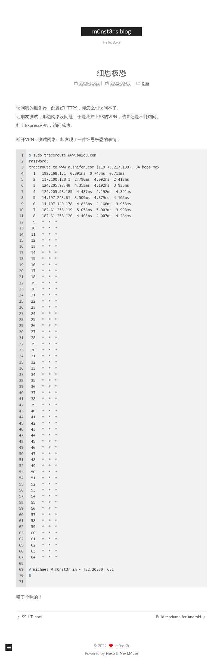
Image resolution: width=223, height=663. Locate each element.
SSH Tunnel (31, 617)
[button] (8, 647)
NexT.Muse (129, 654)
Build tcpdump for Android (179, 617)
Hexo (110, 654)
